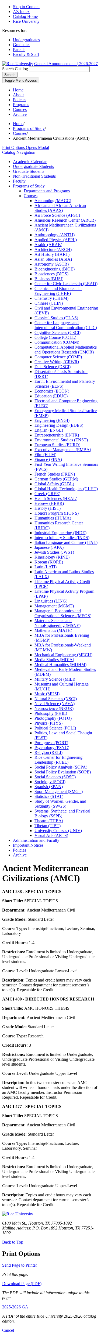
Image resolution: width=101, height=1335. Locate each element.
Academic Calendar (30, 161)
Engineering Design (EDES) (58, 425)
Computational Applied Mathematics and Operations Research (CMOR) (65, 349)
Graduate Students (28, 171)
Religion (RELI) (48, 752)
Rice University (26, 21)
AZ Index (21, 11)
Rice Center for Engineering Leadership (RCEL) (58, 759)
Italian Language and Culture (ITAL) (65, 542)
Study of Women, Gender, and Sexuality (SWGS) (60, 803)
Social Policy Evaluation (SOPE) (62, 772)
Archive (20, 114)
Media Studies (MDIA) (54, 659)
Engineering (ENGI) (51, 420)
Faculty (19, 181)
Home (18, 90)
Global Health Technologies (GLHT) (66, 488)
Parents (19, 49)
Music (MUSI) (47, 694)
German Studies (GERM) (56, 479)
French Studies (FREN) (54, 474)
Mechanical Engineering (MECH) (63, 654)
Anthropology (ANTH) (54, 234)
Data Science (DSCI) (52, 366)
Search (9, 75)
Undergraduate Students (33, 166)
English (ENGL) (48, 430)
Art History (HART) (51, 254)
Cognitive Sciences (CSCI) (57, 332)
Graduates (21, 44)
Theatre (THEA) (48, 820)
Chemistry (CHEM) (51, 298)
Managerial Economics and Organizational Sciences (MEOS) (62, 613)
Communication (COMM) (56, 342)
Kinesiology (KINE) (51, 557)
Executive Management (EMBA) (62, 449)
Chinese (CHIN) (48, 303)
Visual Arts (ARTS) (51, 835)
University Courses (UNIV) (58, 830)
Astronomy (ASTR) (51, 264)
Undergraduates (26, 39)
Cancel (8, 1330)
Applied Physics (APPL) (55, 239)
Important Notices (28, 845)
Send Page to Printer (19, 1265)
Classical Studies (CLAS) (56, 318)
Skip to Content (26, 6)
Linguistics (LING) (50, 601)
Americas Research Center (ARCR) (65, 220)
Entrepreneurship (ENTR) (56, 435)
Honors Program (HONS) (56, 513)
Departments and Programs (47, 191)
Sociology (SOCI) (49, 781)
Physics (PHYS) (48, 723)
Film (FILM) (45, 454)
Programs (21, 104)
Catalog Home (25, 16)
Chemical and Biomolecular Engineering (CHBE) (58, 291)
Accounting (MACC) (52, 200)
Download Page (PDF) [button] (21, 1283)
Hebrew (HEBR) (49, 503)
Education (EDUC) (51, 396)
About (18, 95)
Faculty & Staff (26, 54)
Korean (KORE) (48, 562)
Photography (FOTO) (53, 718)
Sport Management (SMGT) (58, 791)
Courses (20, 109)
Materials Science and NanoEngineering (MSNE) (57, 623)
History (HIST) (47, 508)
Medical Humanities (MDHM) (60, 664)
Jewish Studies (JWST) (54, 552)
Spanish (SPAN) (48, 786)
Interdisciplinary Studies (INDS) (61, 537)
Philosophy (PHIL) (50, 713)
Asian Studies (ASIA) (53, 259)
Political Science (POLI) (55, 728)
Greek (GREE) (47, 493)
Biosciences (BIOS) (51, 274)
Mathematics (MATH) (53, 630)
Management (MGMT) (54, 606)
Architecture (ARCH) (53, 249)
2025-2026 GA (15, 1307)
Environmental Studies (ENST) (61, 440)
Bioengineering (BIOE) (54, 269)
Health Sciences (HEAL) (55, 498)
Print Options (25, 147)
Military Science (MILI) (54, 679)
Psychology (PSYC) (51, 747)
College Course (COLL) (55, 337)
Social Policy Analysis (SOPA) (60, 767)
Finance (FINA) (48, 459)
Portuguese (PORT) (51, 742)
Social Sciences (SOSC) (55, 777)
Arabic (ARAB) (48, 244)
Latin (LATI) (45, 567)
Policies (19, 99)
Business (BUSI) (48, 278)
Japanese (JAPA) (49, 547)
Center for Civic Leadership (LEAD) (65, 283)
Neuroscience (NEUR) (54, 708)
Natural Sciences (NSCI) (55, 698)
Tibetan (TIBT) (47, 825)
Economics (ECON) (51, 391)
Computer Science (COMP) (58, 357)
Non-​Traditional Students (34, 176)
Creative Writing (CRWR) (56, 361)
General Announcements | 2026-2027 (66, 63)
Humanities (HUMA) (52, 518)
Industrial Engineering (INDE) (60, 532)
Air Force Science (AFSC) (57, 215)
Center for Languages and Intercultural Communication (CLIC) (65, 325)
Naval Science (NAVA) (54, 703)
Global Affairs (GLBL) (54, 484)
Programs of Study (29, 128)
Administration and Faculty (36, 840)
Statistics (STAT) (48, 796)
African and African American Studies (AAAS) (60, 208)
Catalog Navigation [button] (18, 152)
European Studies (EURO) (57, 444)
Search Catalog (15, 68)
